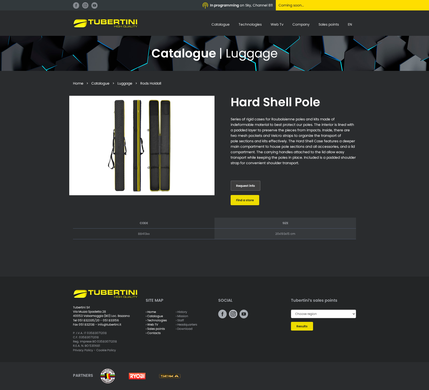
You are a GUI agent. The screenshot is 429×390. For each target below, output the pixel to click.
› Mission (182, 316)
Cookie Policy (106, 350)
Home (78, 83)
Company (301, 24)
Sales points (329, 24)
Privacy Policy (83, 350)
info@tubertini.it (109, 324)
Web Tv (277, 24)
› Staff (180, 320)
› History (181, 312)
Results (302, 326)
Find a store (245, 200)
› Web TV (152, 324)
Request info (245, 186)
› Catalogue (154, 316)
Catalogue (221, 24)
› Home (151, 312)
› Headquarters (186, 324)
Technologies (250, 24)
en (350, 24)
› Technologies (156, 320)
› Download (184, 329)
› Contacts (153, 333)
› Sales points (155, 329)
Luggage (124, 83)
